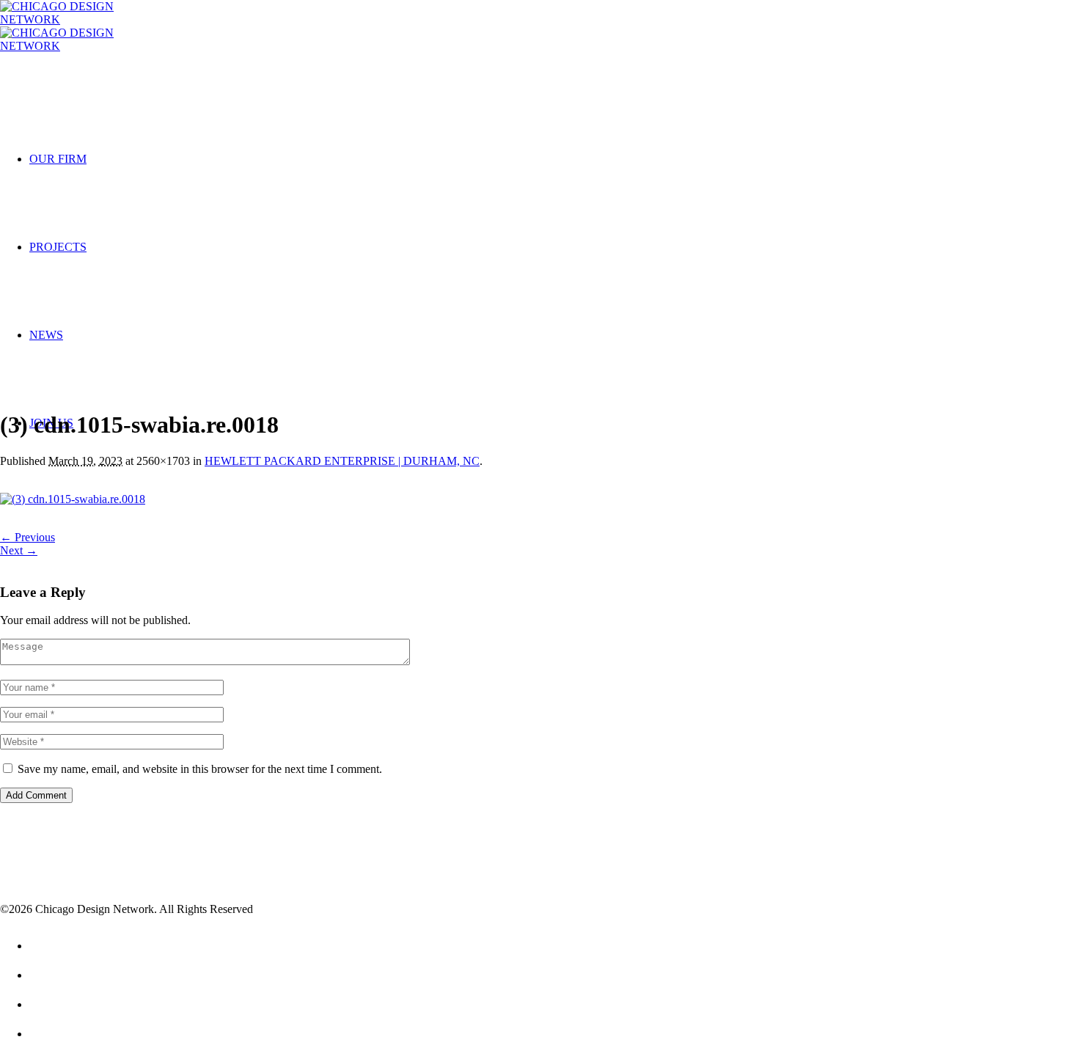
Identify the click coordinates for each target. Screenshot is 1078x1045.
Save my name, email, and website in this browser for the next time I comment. (200, 769)
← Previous (27, 537)
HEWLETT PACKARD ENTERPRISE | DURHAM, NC (342, 461)
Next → (18, 550)
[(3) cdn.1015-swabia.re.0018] (72, 499)
